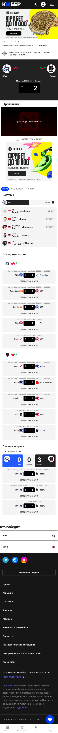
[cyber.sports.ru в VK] (15, 560)
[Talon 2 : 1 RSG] (11, 264)
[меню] (52, 4)
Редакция (7, 593)
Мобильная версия (29, 572)
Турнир (30, 189)
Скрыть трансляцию (31, 139)
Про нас (6, 584)
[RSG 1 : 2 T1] (14, 68)
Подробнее (21, 707)
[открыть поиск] (35, 4)
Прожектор (8, 636)
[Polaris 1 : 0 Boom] (42, 68)
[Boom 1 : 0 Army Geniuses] (44, 67)
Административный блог (15, 627)
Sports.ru (10, 685)
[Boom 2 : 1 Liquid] (40, 67)
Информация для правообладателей (21, 653)
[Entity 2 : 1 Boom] (41, 68)
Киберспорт (6, 42)
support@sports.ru (11, 677)
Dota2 (17, 42)
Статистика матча (29, 281)
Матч (5, 189)
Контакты (7, 601)
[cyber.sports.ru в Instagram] (24, 560)
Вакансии (7, 610)
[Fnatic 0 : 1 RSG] (15, 67)
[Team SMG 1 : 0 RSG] (16, 68)
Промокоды (8, 662)
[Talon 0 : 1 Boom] (45, 67)
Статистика (17, 189)
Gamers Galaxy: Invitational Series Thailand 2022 (18, 45)
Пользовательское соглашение (18, 644)
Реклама (7, 619)
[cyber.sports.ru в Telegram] (6, 560)
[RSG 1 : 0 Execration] (17, 67)
